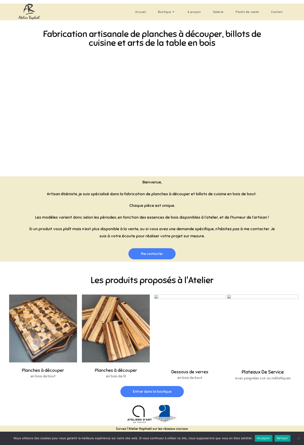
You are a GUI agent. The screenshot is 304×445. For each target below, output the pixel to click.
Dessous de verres (189, 372)
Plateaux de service (263, 372)
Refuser (282, 438)
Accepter (263, 438)
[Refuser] (298, 438)
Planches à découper (43, 370)
